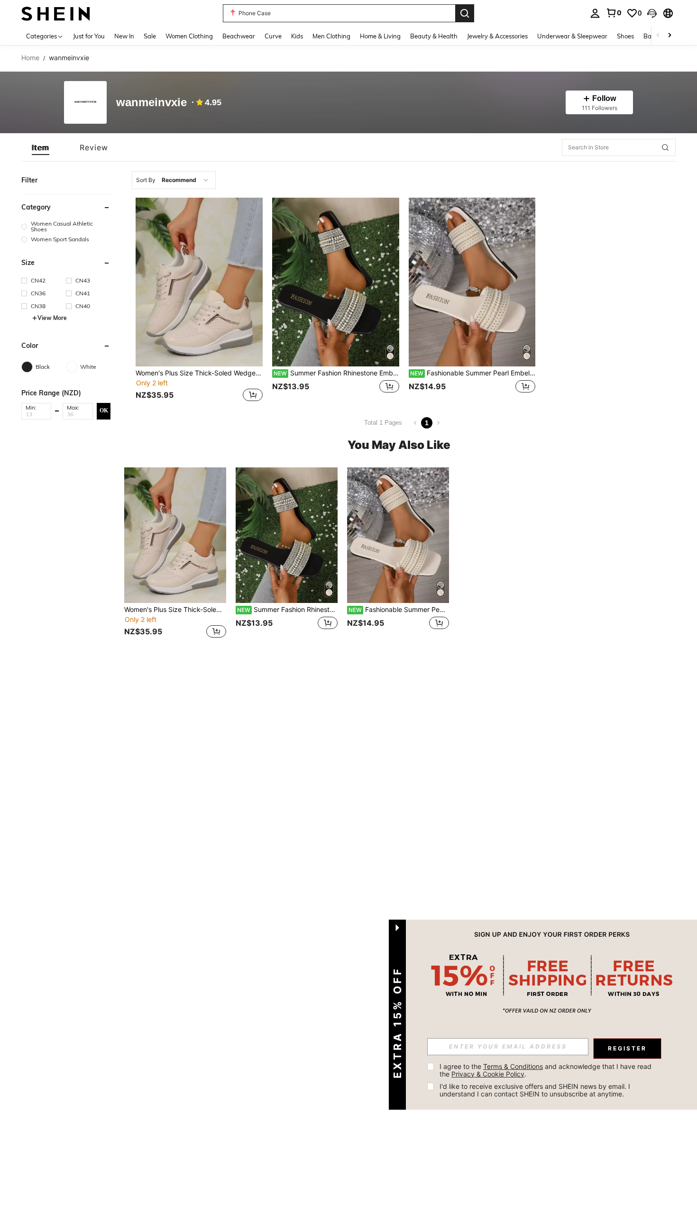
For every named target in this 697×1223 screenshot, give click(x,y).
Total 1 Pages (383, 422)
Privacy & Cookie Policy (487, 1074)
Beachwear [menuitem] (238, 36)
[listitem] (199, 301)
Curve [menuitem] (273, 36)
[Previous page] (415, 423)
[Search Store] (665, 147)
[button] (652, 13)
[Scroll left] (658, 36)
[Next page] (438, 423)
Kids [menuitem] (297, 36)
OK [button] (104, 410)
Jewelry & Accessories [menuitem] (497, 36)
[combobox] (173, 180)
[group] (65, 226)
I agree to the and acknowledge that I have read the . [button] (546, 1070)
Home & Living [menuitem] (380, 36)
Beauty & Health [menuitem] (434, 36)
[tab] (40, 147)
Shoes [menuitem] (625, 36)
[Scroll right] (669, 36)
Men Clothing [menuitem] (331, 36)
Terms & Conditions (513, 1066)
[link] (613, 12)
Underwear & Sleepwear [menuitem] (572, 36)
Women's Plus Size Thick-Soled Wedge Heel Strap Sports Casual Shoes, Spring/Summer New (199, 373)
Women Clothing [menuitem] (189, 36)
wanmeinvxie (151, 103)
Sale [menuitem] (150, 36)
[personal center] (595, 13)
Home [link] (30, 58)
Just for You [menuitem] (89, 36)
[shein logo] (55, 13)
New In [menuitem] (124, 36)
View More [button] (52, 317)
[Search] (464, 13)
